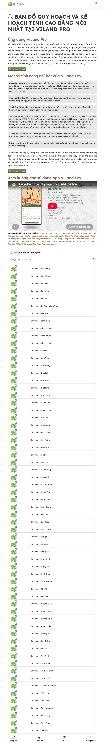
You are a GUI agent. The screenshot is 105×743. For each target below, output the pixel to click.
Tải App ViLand (18, 69)
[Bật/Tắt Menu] (94, 4)
